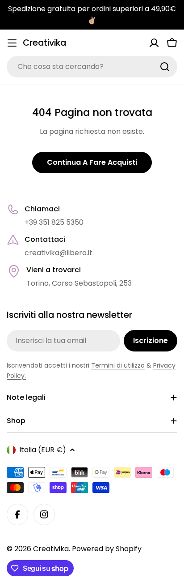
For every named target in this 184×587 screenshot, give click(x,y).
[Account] (154, 43)
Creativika (44, 43)
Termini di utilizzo (118, 365)
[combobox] (92, 66)
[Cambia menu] (12, 43)
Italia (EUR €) (42, 450)
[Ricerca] (164, 66)
